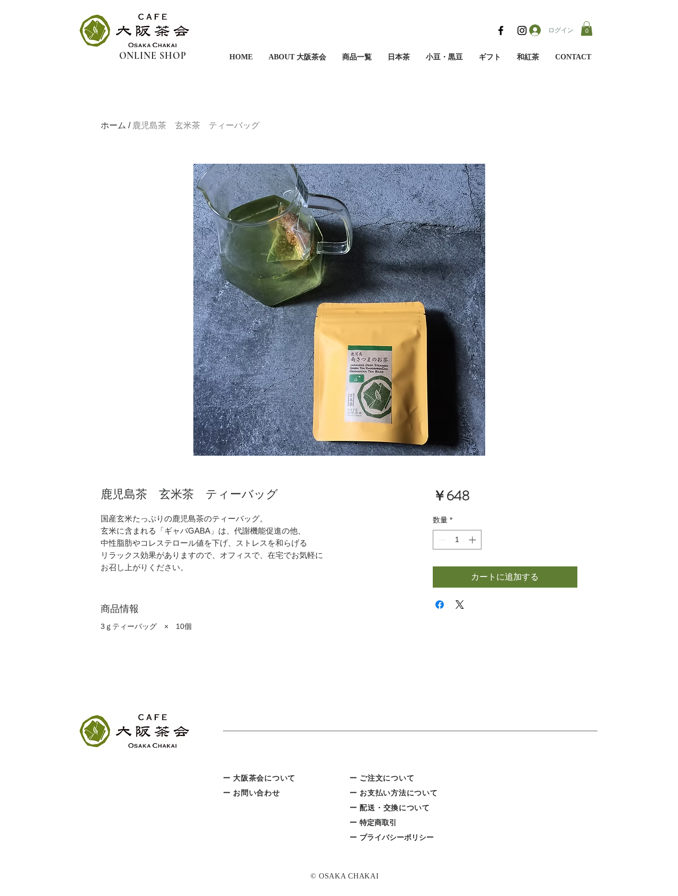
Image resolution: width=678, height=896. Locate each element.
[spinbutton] (457, 539)
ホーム (113, 125)
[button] (587, 28)
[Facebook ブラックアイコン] (501, 30)
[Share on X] (459, 604)
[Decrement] (441, 539)
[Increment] (473, 539)
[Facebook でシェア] (439, 604)
